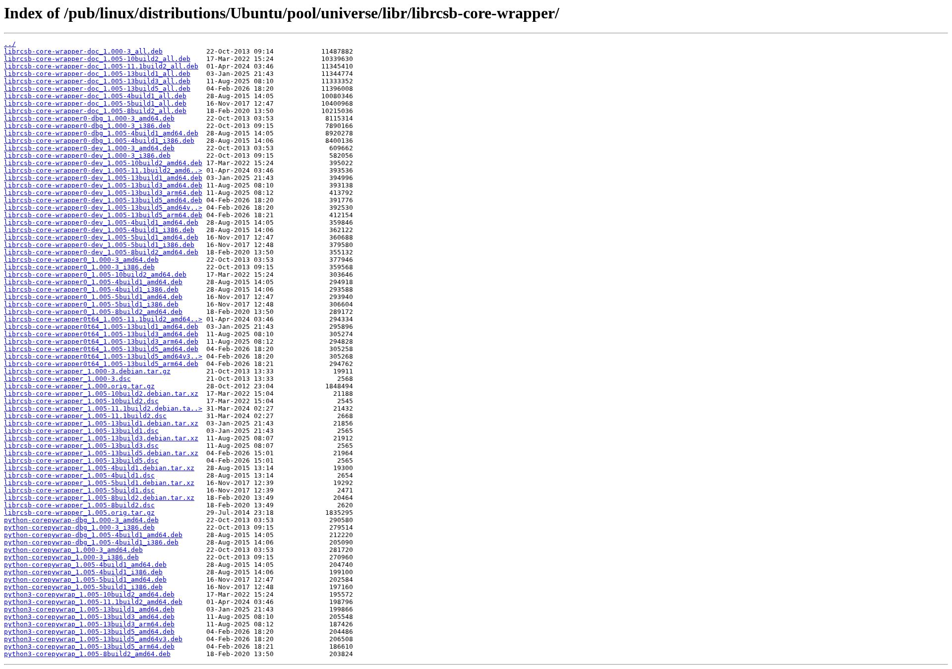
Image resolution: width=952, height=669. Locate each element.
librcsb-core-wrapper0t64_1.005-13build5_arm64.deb (101, 363)
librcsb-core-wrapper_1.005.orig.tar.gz (79, 512)
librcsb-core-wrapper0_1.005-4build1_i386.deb (91, 289)
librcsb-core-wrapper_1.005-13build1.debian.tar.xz (101, 423)
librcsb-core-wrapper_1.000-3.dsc (67, 378)
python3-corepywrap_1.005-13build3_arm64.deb (89, 624)
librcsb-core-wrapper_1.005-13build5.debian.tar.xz (101, 453)
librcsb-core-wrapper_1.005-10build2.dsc (81, 401)
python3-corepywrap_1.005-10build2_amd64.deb (89, 594)
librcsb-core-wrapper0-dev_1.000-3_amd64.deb (89, 148)
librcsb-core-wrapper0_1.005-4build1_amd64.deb (93, 282)
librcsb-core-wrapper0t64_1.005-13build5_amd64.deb (101, 349)
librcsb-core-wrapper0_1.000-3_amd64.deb (81, 259)
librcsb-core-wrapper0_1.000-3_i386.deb (79, 267)
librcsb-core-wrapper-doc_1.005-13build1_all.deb (97, 73)
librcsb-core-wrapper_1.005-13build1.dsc (81, 430)
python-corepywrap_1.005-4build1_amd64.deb (85, 564)
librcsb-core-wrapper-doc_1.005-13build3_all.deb (97, 81)
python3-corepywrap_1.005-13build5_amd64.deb (89, 631)
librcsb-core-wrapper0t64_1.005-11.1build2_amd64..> (103, 319)
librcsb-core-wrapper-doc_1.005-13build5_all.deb (97, 88)
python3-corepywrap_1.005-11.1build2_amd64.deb (93, 602)
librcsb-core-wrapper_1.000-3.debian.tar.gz (87, 371)
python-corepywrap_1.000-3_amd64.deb (73, 549)
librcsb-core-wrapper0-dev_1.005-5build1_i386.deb (99, 244)
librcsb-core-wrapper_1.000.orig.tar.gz (79, 386)
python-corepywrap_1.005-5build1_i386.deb (83, 587)
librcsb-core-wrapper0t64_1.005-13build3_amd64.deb (101, 334)
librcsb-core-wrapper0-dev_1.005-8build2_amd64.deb (101, 252)
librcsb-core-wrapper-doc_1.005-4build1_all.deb (95, 96)
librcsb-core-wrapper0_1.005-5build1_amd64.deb (93, 297)
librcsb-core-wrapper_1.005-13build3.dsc (81, 445)
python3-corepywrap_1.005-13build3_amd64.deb (89, 616)
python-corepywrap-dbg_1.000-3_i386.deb (79, 527)
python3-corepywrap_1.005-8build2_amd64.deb (87, 654)
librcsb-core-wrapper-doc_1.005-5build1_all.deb (95, 103)
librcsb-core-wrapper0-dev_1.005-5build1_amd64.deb (101, 237)
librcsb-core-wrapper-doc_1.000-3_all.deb (83, 51)
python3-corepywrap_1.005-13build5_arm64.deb (89, 646)
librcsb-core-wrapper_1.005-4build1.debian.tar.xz (99, 468)
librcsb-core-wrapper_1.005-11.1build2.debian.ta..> (103, 408)
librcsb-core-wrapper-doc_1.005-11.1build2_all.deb (101, 66)
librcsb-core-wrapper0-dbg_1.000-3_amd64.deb (89, 118)
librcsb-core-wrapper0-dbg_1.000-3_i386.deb (87, 125)
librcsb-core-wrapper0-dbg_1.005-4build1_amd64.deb (101, 133)
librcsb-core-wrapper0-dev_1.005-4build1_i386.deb (99, 230)
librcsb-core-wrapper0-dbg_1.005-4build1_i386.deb (99, 140)
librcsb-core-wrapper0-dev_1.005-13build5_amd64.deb (103, 200)
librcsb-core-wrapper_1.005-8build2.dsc (79, 505)
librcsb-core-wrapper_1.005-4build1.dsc (79, 475)
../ (10, 44)
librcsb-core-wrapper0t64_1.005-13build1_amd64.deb (101, 326)
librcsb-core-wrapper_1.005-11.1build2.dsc (85, 416)
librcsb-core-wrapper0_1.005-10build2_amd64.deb (95, 274)
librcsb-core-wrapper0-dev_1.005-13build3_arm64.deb (103, 192)
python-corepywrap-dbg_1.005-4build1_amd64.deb (93, 535)
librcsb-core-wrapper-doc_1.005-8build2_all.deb (95, 111)
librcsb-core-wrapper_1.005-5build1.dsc (79, 490)
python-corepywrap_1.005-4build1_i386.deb (83, 572)
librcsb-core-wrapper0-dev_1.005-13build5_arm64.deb (103, 215)
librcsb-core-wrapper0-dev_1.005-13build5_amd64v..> (103, 207)
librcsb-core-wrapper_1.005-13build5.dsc (81, 460)
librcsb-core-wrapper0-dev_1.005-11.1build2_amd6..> (103, 170)
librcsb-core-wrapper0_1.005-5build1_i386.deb (91, 304)
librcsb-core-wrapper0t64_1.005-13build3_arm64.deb (101, 341)
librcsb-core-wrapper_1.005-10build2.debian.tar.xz (101, 393)
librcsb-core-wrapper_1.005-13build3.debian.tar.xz (101, 438)
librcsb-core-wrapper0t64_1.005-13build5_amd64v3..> (103, 356)
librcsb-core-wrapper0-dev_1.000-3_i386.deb (87, 155)
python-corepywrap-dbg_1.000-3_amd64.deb (81, 520)
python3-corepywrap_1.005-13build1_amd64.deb (89, 609)
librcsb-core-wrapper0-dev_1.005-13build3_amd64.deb (103, 185)
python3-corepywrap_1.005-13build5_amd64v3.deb (93, 639)
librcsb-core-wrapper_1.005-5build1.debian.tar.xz (99, 483)
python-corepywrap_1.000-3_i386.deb (71, 557)
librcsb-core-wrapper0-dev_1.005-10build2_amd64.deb (103, 163)
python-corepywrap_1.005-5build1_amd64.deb (85, 579)
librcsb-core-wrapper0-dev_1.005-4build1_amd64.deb (101, 222)
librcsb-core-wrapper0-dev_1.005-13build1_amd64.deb (103, 178)
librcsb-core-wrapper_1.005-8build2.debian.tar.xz (99, 497)
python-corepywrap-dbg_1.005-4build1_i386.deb (91, 542)
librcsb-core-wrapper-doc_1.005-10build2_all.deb (97, 58)
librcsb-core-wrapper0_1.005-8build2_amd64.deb (93, 311)
